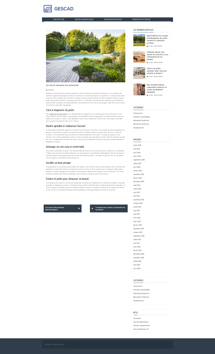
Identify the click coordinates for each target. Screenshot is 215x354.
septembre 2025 (139, 160)
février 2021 (137, 250)
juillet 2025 (137, 163)
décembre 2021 (138, 228)
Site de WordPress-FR (140, 329)
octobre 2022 (138, 203)
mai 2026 (136, 149)
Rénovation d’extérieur (141, 19)
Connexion (137, 318)
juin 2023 (136, 192)
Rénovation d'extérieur (141, 120)
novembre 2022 (138, 199)
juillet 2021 (137, 239)
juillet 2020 (137, 261)
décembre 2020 (138, 254)
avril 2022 (136, 218)
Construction (58, 19)
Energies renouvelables (84, 19)
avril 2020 (136, 268)
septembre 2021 (138, 236)
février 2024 (137, 178)
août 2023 (136, 185)
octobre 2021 (137, 232)
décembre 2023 (138, 181)
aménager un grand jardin (58, 114)
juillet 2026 (137, 145)
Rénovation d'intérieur (141, 124)
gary (151, 46)
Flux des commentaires (141, 325)
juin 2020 (136, 265)
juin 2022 (136, 210)
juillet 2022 (137, 207)
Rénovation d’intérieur (113, 19)
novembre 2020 (138, 257)
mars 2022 (137, 221)
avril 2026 (136, 152)
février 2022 (137, 225)
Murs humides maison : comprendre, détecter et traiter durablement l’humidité (157, 88)
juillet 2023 (137, 189)
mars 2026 (137, 156)
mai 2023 (136, 196)
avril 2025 (136, 167)
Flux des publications (140, 322)
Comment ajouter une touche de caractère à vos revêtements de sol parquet (157, 55)
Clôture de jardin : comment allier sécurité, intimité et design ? (157, 70)
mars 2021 (136, 247)
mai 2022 (136, 214)
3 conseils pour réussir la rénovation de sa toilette (110, 208)
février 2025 (137, 170)
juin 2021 (136, 243)
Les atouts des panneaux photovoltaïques (54, 208)
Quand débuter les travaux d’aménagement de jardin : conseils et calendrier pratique (157, 39)
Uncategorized (138, 127)
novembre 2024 (138, 174)
